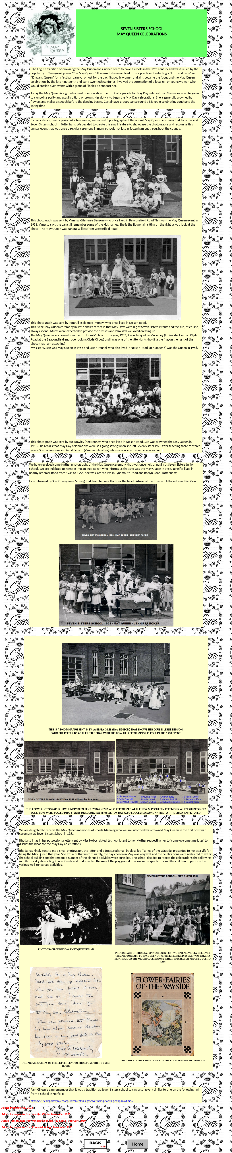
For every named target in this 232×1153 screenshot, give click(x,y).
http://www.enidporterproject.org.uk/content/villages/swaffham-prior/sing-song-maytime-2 (82, 1100)
